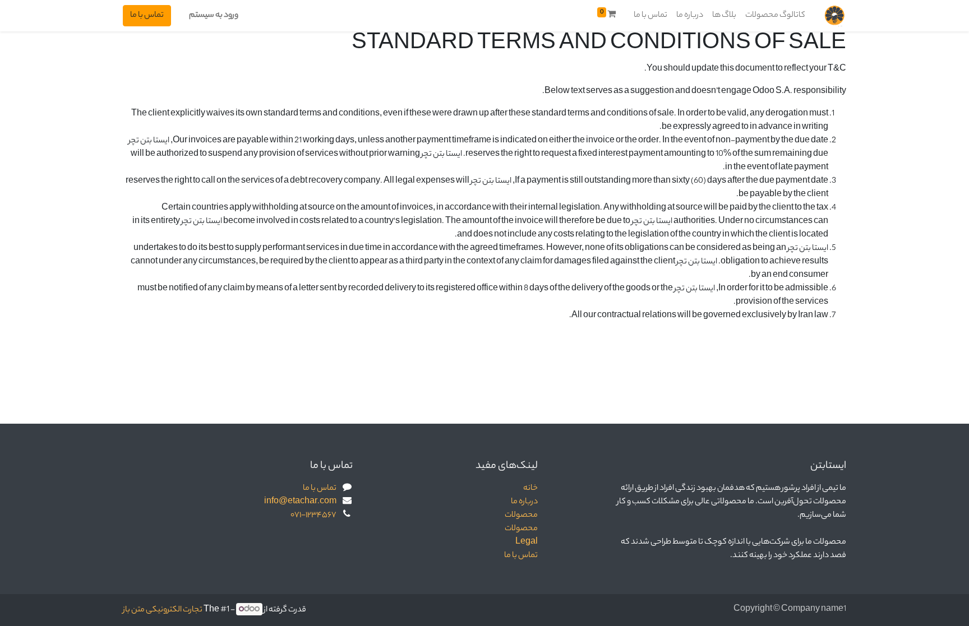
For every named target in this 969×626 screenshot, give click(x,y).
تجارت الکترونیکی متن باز (162, 610)
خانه (530, 488)
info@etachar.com (300, 502)
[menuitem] (775, 15)
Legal (526, 542)
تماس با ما (147, 15)
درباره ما (524, 502)
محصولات (521, 515)
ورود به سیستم (213, 15)
